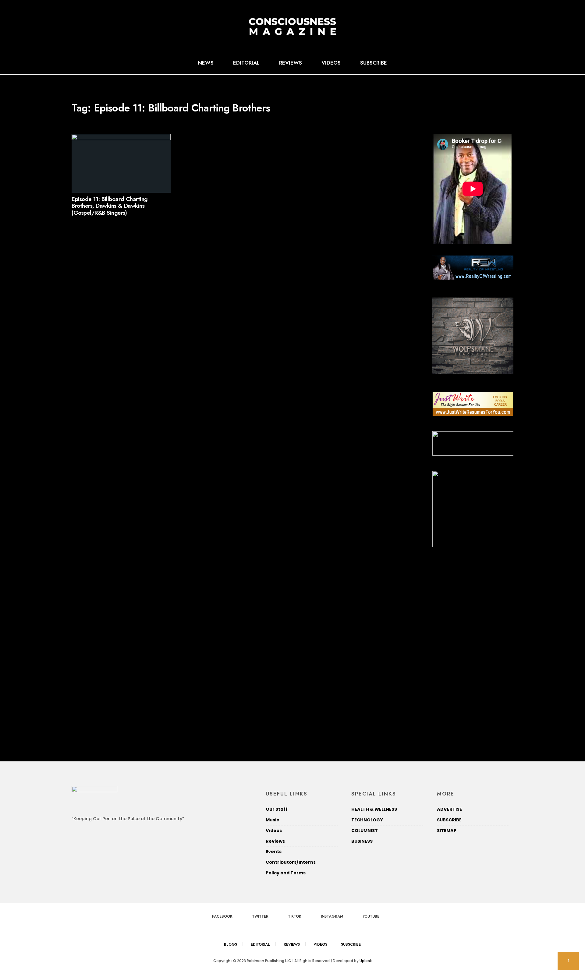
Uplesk (366, 960)
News (206, 62)
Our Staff (277, 809)
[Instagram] (496, 62)
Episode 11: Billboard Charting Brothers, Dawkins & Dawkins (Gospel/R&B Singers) (110, 206)
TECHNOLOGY (367, 820)
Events (274, 851)
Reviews (290, 62)
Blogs (230, 944)
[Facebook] (467, 62)
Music (272, 820)
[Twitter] (477, 62)
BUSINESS (362, 841)
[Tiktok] (486, 62)
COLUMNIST (364, 830)
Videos (331, 62)
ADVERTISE (449, 809)
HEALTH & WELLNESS (374, 809)
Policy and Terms (286, 873)
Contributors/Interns (291, 862)
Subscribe (373, 62)
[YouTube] (506, 62)
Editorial (246, 62)
